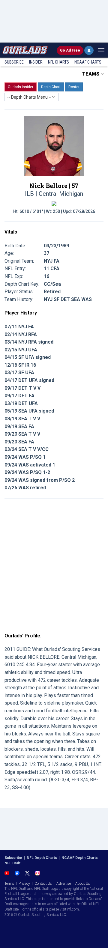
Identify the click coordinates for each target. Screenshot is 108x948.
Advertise (63, 883)
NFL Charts (58, 62)
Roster (74, 87)
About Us (82, 883)
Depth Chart (51, 87)
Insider (36, 62)
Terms (9, 883)
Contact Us (43, 883)
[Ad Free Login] (89, 50)
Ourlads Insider (20, 87)
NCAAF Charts (87, 62)
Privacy (24, 883)
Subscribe (14, 62)
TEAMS (91, 74)
